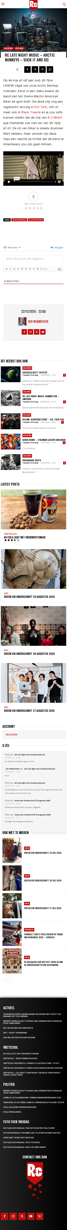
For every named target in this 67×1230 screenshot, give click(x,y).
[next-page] (10, 980)
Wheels (29, 930)
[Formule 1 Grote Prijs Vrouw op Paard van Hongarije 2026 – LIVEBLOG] (12, 933)
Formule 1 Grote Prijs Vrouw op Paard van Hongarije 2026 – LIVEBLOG (43, 935)
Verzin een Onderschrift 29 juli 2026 (42, 852)
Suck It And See (36, 220)
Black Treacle (31, 112)
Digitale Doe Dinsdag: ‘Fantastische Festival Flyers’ (29, 1128)
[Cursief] (10, 269)
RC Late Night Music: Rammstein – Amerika (40, 397)
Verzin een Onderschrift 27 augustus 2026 (29, 711)
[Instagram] (30, 332)
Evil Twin (40, 107)
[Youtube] (43, 332)
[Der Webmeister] (23, 321)
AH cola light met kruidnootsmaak (25, 537)
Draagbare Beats (31, 460)
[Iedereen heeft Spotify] (10, 374)
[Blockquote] (30, 269)
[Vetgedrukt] (6, 269)
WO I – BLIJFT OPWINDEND (15, 1033)
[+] (45, 269)
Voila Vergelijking (12, 1112)
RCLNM (19, 48)
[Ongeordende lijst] (26, 269)
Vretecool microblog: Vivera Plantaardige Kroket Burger (33, 1068)
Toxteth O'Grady (30, 375)
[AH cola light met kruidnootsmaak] (33, 509)
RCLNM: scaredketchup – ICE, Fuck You (43, 419)
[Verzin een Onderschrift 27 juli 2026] (12, 905)
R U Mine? (55, 117)
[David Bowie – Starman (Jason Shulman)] (10, 442)
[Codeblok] (34, 269)
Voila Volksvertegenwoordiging (19, 1107)
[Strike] (18, 269)
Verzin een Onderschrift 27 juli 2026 (42, 908)
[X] (35, 69)
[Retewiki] (39, 1216)
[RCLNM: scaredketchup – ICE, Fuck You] (10, 421)
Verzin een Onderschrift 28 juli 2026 (42, 880)
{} (41, 269)
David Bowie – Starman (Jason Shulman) (44, 439)
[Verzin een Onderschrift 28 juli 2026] (12, 878)
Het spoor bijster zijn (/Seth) (18, 1028)
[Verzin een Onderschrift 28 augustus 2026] (33, 626)
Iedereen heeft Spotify (34, 372)
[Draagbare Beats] (10, 462)
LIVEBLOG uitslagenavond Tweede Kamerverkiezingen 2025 (32, 1098)
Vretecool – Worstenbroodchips (20, 1058)
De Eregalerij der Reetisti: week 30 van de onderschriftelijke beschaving (43, 963)
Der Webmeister (38, 321)
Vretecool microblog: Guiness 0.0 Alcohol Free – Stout (31, 1063)
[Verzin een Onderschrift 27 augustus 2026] (33, 683)
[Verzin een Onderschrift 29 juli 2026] (12, 850)
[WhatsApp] (50, 69)
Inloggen (58, 247)
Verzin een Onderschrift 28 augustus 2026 (29, 654)
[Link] (38, 269)
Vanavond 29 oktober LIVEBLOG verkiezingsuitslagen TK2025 (33, 1102)
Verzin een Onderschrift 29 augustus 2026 (29, 597)
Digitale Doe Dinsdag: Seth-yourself (21, 1142)
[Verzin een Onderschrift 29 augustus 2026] (33, 569)
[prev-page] (4, 980)
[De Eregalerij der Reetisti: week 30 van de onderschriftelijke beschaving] (12, 961)
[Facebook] (27, 69)
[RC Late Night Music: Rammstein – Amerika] (10, 398)
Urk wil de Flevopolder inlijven (19, 1038)
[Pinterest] (42, 69)
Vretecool (10, 534)
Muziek (8, 48)
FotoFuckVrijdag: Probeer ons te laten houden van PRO (31, 1133)
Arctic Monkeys (19, 220)
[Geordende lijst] (22, 269)
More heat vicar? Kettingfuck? (18, 1138)
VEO (6, 593)
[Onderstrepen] (14, 269)
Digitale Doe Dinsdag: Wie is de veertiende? (24, 1147)
